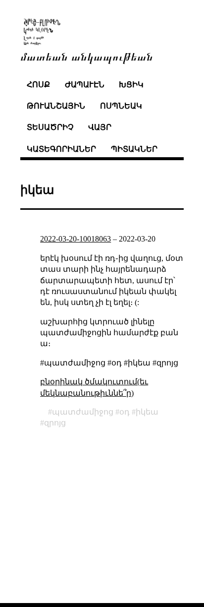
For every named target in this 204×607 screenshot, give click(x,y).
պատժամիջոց (82, 412)
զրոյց (55, 423)
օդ (124, 412)
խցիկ (131, 84)
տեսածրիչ (50, 127)
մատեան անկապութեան (86, 56)
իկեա (147, 412)
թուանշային (56, 106)
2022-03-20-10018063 (75, 239)
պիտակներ (134, 149)
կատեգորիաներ (61, 149)
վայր (99, 127)
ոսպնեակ (121, 106)
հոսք (38, 84)
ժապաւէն (84, 84)
